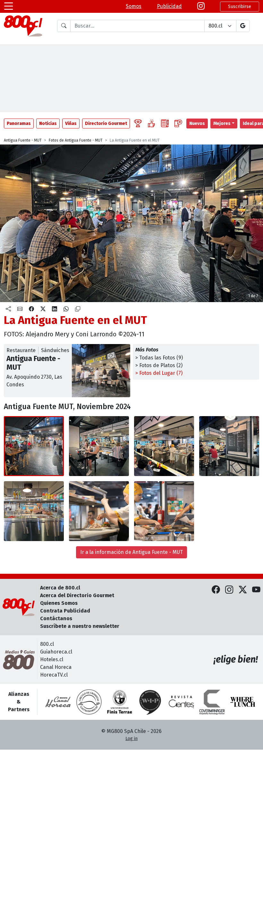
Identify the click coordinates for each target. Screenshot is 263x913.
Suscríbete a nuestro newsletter (79, 626)
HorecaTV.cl (54, 675)
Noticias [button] (48, 123)
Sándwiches (55, 350)
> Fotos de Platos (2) (158, 365)
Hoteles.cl (51, 659)
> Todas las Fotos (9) (159, 358)
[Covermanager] (212, 702)
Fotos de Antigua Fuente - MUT (76, 140)
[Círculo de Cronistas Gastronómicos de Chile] (89, 702)
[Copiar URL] (77, 309)
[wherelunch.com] (243, 702)
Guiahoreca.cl (56, 652)
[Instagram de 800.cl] (229, 590)
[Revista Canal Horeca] (58, 702)
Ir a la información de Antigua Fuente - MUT (131, 552)
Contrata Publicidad (65, 611)
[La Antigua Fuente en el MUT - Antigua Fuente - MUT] (33, 446)
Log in (131, 738)
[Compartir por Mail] (19, 309)
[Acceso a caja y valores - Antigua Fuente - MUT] (229, 446)
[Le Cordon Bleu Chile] (119, 702)
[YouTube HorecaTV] (256, 590)
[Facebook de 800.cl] (216, 590)
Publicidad (169, 6)
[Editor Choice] (137, 123)
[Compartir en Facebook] (31, 309)
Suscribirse (239, 6)
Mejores (222, 123)
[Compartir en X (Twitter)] (42, 309)
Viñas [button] (71, 123)
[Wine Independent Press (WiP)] (150, 702)
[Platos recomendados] (151, 123)
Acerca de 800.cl (60, 588)
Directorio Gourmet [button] (106, 123)
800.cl (47, 644)
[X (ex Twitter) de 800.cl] (243, 590)
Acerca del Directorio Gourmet (77, 595)
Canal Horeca (56, 667)
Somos (133, 6)
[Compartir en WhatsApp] (66, 309)
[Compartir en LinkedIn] (54, 309)
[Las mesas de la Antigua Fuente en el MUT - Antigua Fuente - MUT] (99, 446)
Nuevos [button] (197, 123)
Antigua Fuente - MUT (23, 140)
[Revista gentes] (181, 702)
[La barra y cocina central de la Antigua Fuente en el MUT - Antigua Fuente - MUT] (164, 446)
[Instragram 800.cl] (201, 6)
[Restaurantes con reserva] (178, 123)
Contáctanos (56, 618)
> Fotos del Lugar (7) (158, 373)
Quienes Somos (59, 603)
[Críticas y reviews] (164, 123)
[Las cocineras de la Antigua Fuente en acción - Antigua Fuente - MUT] (33, 511)
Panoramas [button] (19, 123)
